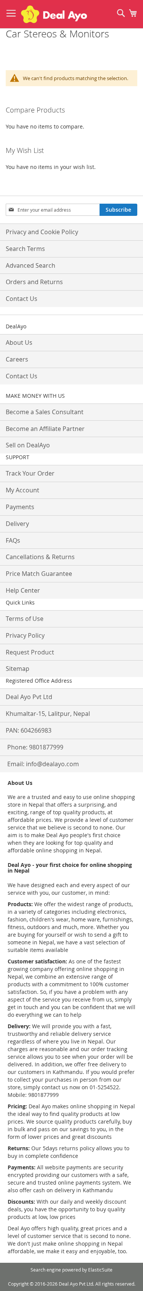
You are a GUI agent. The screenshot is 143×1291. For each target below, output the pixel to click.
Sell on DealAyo (28, 445)
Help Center (23, 590)
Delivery (17, 523)
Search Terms (25, 248)
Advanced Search (30, 265)
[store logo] (54, 14)
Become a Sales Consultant (45, 412)
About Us (19, 342)
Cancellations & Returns (40, 557)
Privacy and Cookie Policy (42, 232)
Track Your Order (30, 473)
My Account (22, 490)
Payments (20, 507)
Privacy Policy (25, 635)
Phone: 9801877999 (35, 747)
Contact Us (21, 298)
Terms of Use (24, 618)
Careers (17, 359)
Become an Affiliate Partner (45, 428)
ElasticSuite (100, 1270)
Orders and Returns (34, 282)
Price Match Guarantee (39, 573)
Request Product (30, 652)
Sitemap (17, 668)
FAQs (13, 540)
